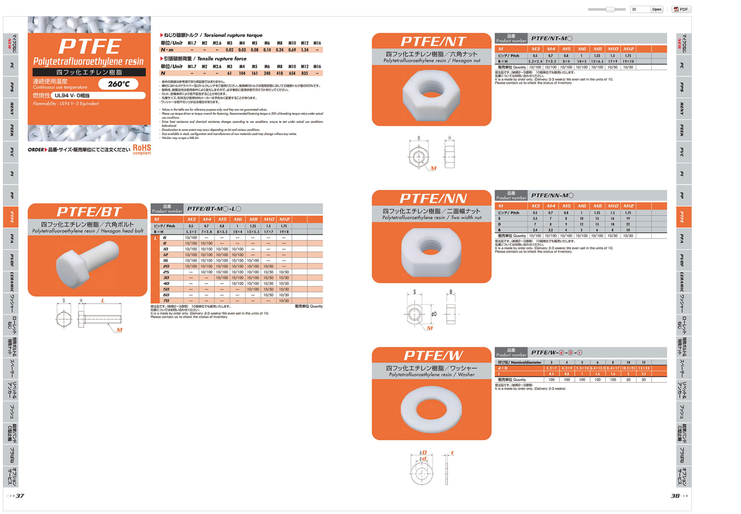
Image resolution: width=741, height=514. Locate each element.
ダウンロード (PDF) (681, 9)
